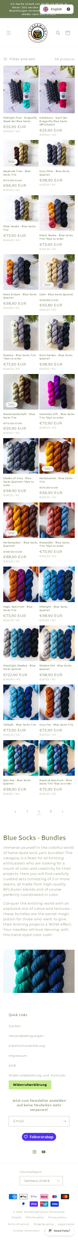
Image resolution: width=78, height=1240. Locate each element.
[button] (8, 33)
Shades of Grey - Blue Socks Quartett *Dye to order (18, 482)
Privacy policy (57, 1217)
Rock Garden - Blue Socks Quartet (55, 357)
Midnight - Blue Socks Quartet (53, 608)
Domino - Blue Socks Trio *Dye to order (19, 357)
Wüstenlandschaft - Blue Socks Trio (19, 415)
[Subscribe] (64, 1121)
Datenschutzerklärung (27, 1046)
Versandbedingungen (26, 1036)
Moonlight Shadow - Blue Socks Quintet (19, 667)
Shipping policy (44, 1224)
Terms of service (18, 1224)
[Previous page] (15, 811)
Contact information (26, 1230)
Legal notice (66, 1224)
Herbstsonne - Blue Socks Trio (55, 480)
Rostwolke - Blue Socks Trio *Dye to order (54, 544)
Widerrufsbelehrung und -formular (37, 1075)
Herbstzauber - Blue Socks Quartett (20, 544)
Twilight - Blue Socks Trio (19, 724)
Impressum (18, 1056)
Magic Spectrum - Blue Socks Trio (18, 608)
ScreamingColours (36, 1211)
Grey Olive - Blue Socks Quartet (54, 172)
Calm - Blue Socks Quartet (56, 294)
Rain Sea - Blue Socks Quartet (17, 782)
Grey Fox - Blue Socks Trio (56, 724)
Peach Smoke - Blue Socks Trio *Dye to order (56, 237)
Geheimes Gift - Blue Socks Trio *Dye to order (57, 415)
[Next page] (62, 811)
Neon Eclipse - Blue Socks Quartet (20, 296)
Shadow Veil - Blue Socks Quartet (55, 667)
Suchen (15, 1026)
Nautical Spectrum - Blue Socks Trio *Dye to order (55, 782)
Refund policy (35, 1217)
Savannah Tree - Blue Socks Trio (17, 172)
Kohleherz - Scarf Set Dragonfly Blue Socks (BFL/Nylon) (53, 121)
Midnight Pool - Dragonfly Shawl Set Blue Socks (20, 119)
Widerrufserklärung (30, 1085)
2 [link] (39, 812)
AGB (12, 1065)
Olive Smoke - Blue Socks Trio (19, 228)
